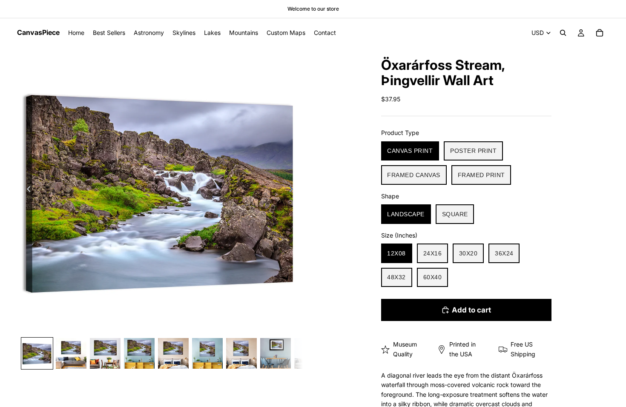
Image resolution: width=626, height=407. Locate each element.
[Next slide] (293, 190)
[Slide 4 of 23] (139, 353)
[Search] (563, 32)
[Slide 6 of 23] (207, 353)
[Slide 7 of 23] (241, 353)
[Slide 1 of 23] (37, 353)
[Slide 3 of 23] (105, 353)
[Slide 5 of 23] (173, 353)
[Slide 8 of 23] (275, 353)
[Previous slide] (26, 190)
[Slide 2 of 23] (71, 353)
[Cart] (599, 32)
